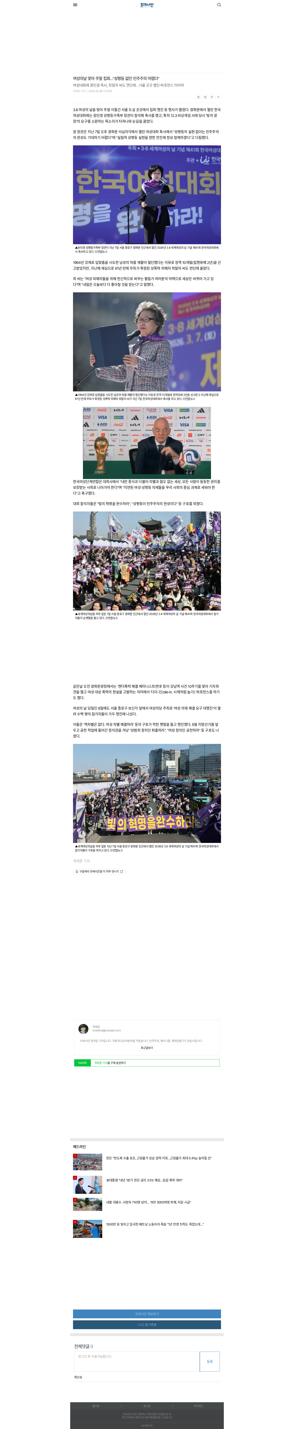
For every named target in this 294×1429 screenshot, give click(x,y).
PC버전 (198, 1406)
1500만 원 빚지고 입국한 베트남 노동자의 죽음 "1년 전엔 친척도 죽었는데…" (155, 1224)
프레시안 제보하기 (147, 1314)
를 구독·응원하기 (110, 1062)
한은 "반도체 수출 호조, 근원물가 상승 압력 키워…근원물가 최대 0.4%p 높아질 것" (159, 1158)
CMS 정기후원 (147, 1325)
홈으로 (96, 1406)
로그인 (147, 1406)
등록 (210, 1362)
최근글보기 (147, 1047)
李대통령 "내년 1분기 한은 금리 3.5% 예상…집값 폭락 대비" (144, 1180)
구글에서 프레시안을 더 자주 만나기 (99, 871)
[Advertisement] (103, 42)
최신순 (78, 1377)
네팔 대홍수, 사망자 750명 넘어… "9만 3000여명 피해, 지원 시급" (148, 1202)
